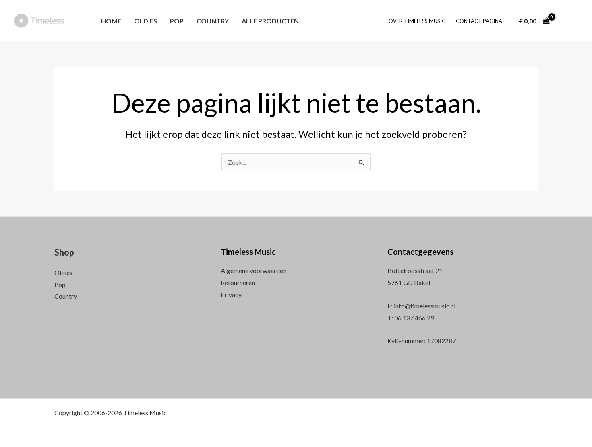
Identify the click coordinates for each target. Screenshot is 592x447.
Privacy (231, 294)
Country (213, 21)
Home (111, 21)
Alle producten (270, 21)
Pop (177, 21)
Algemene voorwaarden (253, 270)
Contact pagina (479, 21)
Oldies (145, 21)
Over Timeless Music (417, 21)
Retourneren (238, 282)
